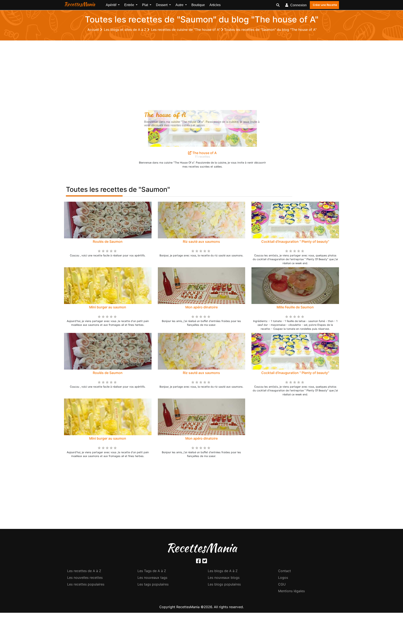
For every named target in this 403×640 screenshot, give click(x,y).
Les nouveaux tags (152, 577)
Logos (283, 577)
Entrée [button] (129, 5)
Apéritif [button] (111, 5)
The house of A (204, 153)
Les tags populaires (153, 584)
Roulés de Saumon (108, 241)
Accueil (94, 29)
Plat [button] (145, 5)
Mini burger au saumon (107, 307)
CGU (282, 584)
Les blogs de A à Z (223, 571)
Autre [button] (179, 5)
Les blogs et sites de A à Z (125, 29)
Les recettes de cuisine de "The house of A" (186, 29)
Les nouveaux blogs (223, 577)
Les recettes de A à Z (84, 571)
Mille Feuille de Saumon (295, 307)
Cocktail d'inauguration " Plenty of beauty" (295, 241)
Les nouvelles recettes (85, 577)
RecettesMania (79, 4)
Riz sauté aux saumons (201, 241)
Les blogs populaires (224, 584)
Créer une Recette (325, 4)
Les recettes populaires (85, 584)
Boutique (198, 5)
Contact (284, 571)
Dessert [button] (162, 5)
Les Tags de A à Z (151, 571)
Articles (215, 5)
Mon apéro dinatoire (201, 307)
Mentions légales (291, 591)
